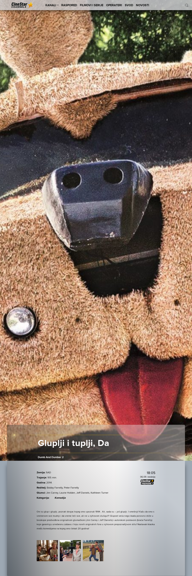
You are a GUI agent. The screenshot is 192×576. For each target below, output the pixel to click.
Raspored (69, 5)
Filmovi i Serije (91, 5)
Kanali (50, 5)
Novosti (142, 5)
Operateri (114, 5)
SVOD (129, 5)
